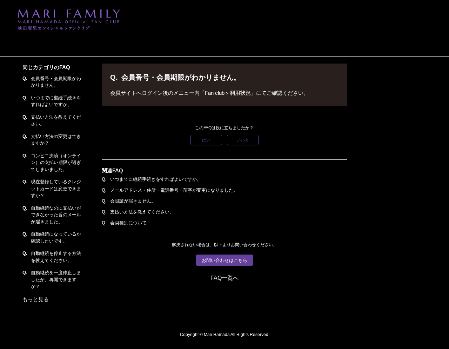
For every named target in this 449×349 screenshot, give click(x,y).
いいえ (242, 140)
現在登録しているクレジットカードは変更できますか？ (56, 188)
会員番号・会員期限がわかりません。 (56, 82)
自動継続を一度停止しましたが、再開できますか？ (56, 279)
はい (206, 140)
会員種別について (128, 222)
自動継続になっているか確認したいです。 (56, 237)
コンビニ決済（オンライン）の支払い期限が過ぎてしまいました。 (56, 162)
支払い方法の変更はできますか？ (56, 140)
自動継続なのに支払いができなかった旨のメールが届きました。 (56, 214)
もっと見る (35, 299)
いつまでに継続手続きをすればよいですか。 (56, 101)
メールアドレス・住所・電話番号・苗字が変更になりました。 (174, 190)
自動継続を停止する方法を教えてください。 (56, 257)
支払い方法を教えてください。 (56, 120)
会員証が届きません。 (133, 201)
